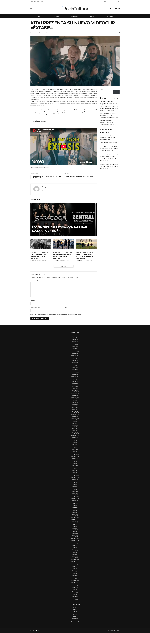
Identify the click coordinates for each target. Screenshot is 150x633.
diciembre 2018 (75, 496)
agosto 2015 (75, 566)
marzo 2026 (75, 344)
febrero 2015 (75, 577)
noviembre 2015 (75, 561)
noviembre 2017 (75, 519)
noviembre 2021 (75, 435)
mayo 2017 (75, 530)
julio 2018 (75, 505)
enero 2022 (75, 432)
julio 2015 (75, 568)
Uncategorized (75, 621)
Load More (63, 266)
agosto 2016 (75, 545)
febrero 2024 (75, 388)
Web (66, 307)
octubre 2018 (75, 500)
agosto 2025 (75, 357)
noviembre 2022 (75, 414)
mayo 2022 (75, 425)
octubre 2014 (75, 584)
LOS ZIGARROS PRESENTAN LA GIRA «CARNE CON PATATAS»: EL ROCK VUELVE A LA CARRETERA (109, 108)
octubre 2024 (75, 374)
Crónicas (75, 607)
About (31, 1)
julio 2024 (75, 379)
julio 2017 (75, 526)
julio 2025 (75, 358)
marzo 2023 (75, 407)
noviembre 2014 (75, 582)
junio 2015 (75, 570)
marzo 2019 (75, 491)
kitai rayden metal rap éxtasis (41, 167)
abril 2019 (75, 489)
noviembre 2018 (75, 498)
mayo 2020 (75, 467)
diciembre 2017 (75, 517)
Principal (75, 614)
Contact (42, 1)
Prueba (75, 616)
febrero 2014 (75, 598)
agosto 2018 (75, 503)
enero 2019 (75, 495)
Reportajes (109, 16)
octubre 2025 (75, 353)
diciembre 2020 (75, 454)
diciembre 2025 (75, 350)
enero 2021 (75, 453)
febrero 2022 (75, 430)
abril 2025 (75, 364)
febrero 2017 (75, 535)
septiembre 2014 (75, 585)
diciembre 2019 (75, 475)
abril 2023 (75, 406)
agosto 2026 (75, 336)
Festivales (74, 16)
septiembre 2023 (75, 397)
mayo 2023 (75, 404)
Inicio (38, 16)
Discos (92, 16)
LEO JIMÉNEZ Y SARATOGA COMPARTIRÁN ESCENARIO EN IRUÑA (108, 103)
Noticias (56, 16)
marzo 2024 (75, 386)
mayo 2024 (75, 383)
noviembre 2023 (75, 393)
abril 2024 (75, 385)
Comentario (34, 280)
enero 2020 (75, 474)
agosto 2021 (75, 440)
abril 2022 (75, 427)
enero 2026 (75, 348)
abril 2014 (75, 594)
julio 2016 (75, 547)
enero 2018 (75, 515)
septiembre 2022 (75, 418)
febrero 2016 (75, 556)
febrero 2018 (75, 514)
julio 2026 (75, 337)
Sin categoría (75, 620)
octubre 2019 (75, 479)
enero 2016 (75, 557)
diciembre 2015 (75, 559)
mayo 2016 (75, 550)
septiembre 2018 (75, 502)
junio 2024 (75, 381)
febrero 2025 (75, 367)
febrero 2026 (75, 346)
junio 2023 (75, 402)
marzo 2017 (75, 533)
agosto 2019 (75, 482)
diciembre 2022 (75, 412)
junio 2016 (75, 549)
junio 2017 (75, 528)
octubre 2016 (75, 542)
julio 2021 (75, 442)
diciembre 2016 (75, 538)
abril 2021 (75, 447)
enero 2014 (75, 599)
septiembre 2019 (75, 481)
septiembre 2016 (75, 543)
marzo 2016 (75, 554)
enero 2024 (75, 390)
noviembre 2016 (75, 540)
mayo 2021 (75, 446)
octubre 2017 (75, 521)
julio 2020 (75, 463)
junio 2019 (75, 486)
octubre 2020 (75, 458)
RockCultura (116, 630)
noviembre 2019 (75, 477)
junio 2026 (75, 339)
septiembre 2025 (75, 355)
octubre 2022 (75, 416)
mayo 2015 (75, 571)
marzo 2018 (75, 512)
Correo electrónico (35, 307)
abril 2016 (75, 552)
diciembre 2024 (75, 371)
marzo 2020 (75, 470)
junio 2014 (75, 591)
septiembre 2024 (75, 376)
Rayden (37, 93)
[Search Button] (119, 1)
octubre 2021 (75, 437)
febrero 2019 (75, 493)
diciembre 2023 (75, 392)
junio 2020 (75, 465)
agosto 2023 (75, 399)
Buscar (102, 89)
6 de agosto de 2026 (43, 233)
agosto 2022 (75, 419)
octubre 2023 (75, 395)
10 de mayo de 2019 (43, 32)
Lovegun (34, 32)
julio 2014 (75, 589)
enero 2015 (75, 578)
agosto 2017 (75, 524)
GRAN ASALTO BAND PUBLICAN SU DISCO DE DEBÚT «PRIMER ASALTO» (109, 137)
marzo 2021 (75, 449)
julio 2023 (75, 400)
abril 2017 (75, 531)
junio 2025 (75, 360)
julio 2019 (75, 484)
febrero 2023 (75, 409)
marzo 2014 (75, 596)
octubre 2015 (75, 563)
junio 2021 (75, 444)
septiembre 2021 (75, 439)
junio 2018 (75, 507)
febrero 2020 (75, 472)
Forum (38, 1)
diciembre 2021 (75, 433)
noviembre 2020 (75, 456)
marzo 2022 (75, 428)
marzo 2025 (75, 365)
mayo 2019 (75, 488)
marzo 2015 (75, 575)
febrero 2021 (75, 451)
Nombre (33, 300)
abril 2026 (75, 343)
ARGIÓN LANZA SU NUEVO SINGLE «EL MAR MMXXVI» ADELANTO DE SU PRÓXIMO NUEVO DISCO (109, 119)
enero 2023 (75, 411)
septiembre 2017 (75, 523)
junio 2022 (75, 423)
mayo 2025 (75, 362)
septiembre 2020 (75, 460)
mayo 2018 (75, 509)
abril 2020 (75, 468)
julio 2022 (75, 421)
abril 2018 (75, 510)
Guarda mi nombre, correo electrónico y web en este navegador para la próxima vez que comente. (57, 314)
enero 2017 (75, 536)
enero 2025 (75, 369)
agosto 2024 (75, 378)
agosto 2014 (75, 587)
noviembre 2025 (75, 351)
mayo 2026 (75, 341)
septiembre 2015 (75, 564)
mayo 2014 (75, 592)
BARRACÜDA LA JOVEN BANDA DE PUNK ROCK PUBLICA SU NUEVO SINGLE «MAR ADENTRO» (109, 113)
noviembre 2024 (75, 372)
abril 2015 (75, 573)
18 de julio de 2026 (42, 260)
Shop (35, 1)
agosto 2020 (75, 461)
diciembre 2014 (75, 580)
